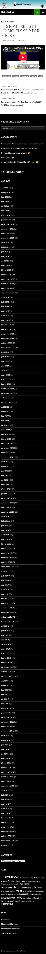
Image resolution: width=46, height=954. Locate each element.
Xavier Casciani (17, 40)
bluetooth (20, 878)
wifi (34, 901)
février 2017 (6, 708)
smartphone (27, 898)
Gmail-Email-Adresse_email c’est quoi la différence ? (22, 144)
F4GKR (16, 76)
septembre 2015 (7, 786)
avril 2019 (5, 589)
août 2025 (5, 242)
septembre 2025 (7, 238)
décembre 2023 (7, 334)
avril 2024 (5, 315)
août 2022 (5, 407)
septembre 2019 (7, 567)
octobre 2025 (6, 233)
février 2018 (6, 653)
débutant (31, 881)
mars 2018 (5, 649)
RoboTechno (7, 11)
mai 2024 (5, 311)
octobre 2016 (6, 726)
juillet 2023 (5, 357)
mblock (12, 891)
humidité (16, 884)
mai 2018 (5, 640)
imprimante (24, 883)
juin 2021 (5, 471)
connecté (41, 878)
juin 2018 (5, 635)
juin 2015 (5, 799)
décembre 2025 (7, 224)
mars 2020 (5, 539)
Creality (4, 881)
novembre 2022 (7, 393)
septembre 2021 (7, 457)
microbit (35, 891)
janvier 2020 (6, 548)
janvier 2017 (6, 713)
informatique (26, 888)
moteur (42, 891)
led (35, 887)
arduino (10, 877)
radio (34, 76)
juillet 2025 (5, 247)
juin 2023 (5, 361)
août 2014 (5, 845)
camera (26, 878)
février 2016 (6, 763)
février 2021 (6, 489)
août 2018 (5, 626)
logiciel (25, 76)
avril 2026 (5, 206)
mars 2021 (5, 484)
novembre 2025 (7, 229)
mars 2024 (5, 320)
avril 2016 (5, 754)
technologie (7, 900)
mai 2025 (5, 256)
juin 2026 (5, 197)
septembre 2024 (7, 293)
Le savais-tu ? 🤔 (7, 157)
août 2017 (5, 681)
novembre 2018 (7, 612)
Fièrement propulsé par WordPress (13, 951)
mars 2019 (5, 594)
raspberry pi (8, 897)
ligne (40, 887)
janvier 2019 (6, 603)
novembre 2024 (7, 284)
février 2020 (6, 544)
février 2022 (6, 434)
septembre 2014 (7, 840)
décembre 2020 (7, 498)
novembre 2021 (7, 448)
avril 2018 (5, 644)
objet (7, 894)
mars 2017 (5, 704)
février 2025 (6, 270)
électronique (7, 904)
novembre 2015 (7, 777)
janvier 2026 (6, 220)
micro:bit (27, 891)
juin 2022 (5, 416)
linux (2, 891)
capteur (34, 877)
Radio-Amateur (7, 22)
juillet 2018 (5, 630)
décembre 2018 (7, 608)
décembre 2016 (7, 717)
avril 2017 (5, 699)
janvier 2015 (6, 822)
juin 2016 (5, 745)
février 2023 (6, 379)
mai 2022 (5, 420)
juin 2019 (5, 580)
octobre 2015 (6, 781)
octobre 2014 (6, 836)
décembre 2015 (7, 772)
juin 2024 (5, 306)
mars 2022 (5, 430)
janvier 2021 (6, 494)
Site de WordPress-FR (10, 933)
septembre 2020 (7, 512)
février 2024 (6, 325)
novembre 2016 (7, 722)
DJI (9, 881)
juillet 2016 (5, 740)
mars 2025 (5, 265)
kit (33, 888)
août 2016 (5, 735)
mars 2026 (5, 210)
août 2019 (5, 571)
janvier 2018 (6, 658)
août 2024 (5, 297)
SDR (41, 76)
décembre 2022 (7, 389)
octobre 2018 (6, 617)
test (27, 901)
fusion (10, 884)
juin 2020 (5, 525)
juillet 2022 (5, 411)
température (19, 901)
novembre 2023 (7, 338)
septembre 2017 (7, 676)
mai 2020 (5, 530)
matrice (7, 891)
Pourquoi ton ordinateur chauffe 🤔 (15, 153)
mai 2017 (5, 694)
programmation (15, 894)
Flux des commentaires (10, 928)
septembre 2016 (7, 731)
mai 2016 (5, 749)
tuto (30, 901)
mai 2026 (5, 201)
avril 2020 (5, 535)
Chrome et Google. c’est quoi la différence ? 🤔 (19, 162)
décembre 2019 (7, 553)
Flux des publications (9, 924)
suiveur (39, 898)
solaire (34, 898)
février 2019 (6, 599)
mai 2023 (5, 366)
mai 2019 (5, 585)
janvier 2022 (6, 439)
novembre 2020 (7, 503)
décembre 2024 (7, 279)
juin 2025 (5, 252)
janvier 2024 (6, 329)
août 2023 (5, 352)
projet (25, 893)
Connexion (5, 919)
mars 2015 (5, 813)
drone (24, 880)
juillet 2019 (5, 576)
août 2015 (5, 790)
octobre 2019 (6, 562)
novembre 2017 (7, 667)
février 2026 (6, 215)
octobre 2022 (6, 398)
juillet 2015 (5, 795)
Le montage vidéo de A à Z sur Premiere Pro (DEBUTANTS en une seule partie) (21, 102)
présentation (32, 894)
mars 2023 (5, 375)
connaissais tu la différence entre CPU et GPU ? (20, 148)
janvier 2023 (6, 384)
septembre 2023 (7, 347)
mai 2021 (5, 475)
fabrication (4, 884)
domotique (16, 881)
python (39, 894)
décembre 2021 (7, 443)
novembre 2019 (7, 557)
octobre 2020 (6, 507)
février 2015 (6, 818)
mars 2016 (5, 758)
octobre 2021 (6, 452)
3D (2, 877)
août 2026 (5, 188)
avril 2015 (5, 809)
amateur (6, 76)
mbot (19, 890)
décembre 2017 (7, 662)
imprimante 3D (11, 887)
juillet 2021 (5, 466)
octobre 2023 (6, 343)
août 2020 (5, 516)
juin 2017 (5, 690)
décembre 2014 (7, 827)
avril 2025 (5, 261)
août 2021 (5, 462)
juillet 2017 (5, 685)
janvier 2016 (6, 767)
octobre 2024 (6, 288)
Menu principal (43, 12)
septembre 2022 (7, 402)
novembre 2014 (7, 831)
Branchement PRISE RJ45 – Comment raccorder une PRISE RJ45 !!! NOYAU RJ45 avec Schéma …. (22, 90)
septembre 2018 (7, 621)
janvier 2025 (6, 274)
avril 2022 (5, 425)
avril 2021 (5, 480)
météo (3, 894)
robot (20, 897)
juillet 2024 (5, 302)
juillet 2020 (5, 521)
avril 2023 (5, 370)
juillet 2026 (5, 192)
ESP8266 (37, 881)
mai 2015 (5, 804)
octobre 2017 (6, 672)
